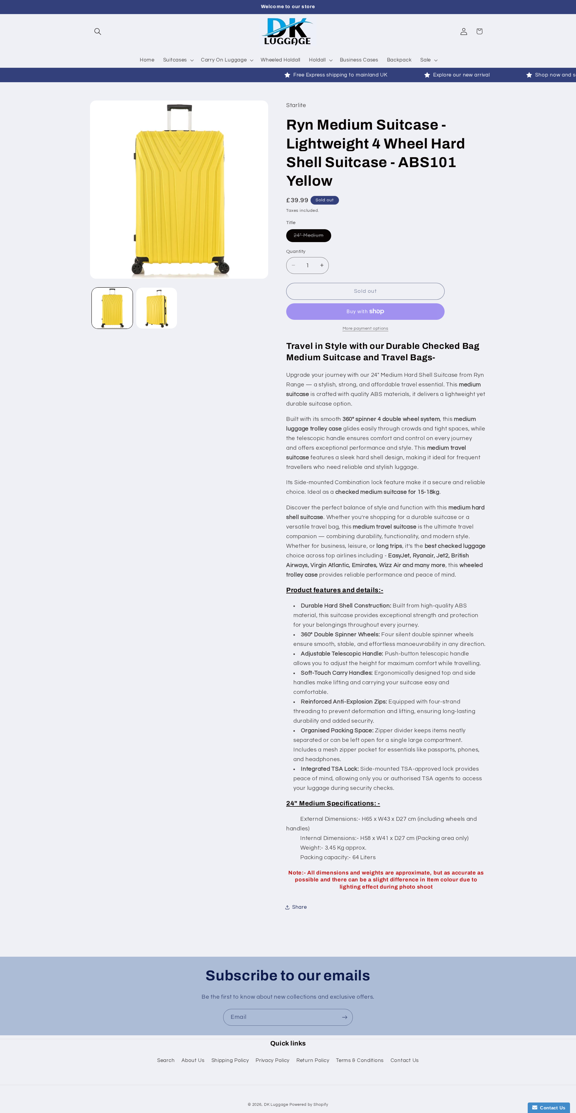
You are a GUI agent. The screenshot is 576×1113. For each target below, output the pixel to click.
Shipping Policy (230, 1060)
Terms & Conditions (360, 1060)
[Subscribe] (344, 1017)
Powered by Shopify (309, 1104)
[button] (98, 31)
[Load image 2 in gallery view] (156, 308)
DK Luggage (276, 1104)
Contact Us (405, 1060)
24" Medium (312, 237)
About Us (193, 1060)
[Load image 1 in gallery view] (112, 308)
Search (166, 1060)
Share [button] (299, 907)
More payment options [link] (365, 328)
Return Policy (312, 1060)
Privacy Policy (273, 1060)
